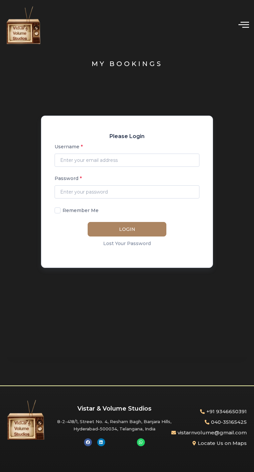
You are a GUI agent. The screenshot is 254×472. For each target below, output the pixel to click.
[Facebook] (88, 442)
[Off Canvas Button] (243, 25)
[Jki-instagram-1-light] (128, 442)
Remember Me (81, 210)
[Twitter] (114, 442)
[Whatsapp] (141, 442)
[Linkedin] (101, 442)
